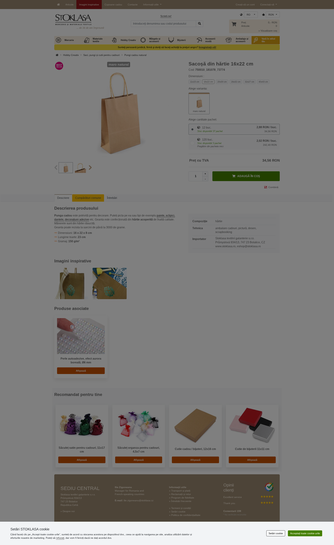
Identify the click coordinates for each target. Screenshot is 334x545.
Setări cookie (276, 533)
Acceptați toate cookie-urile (305, 533)
